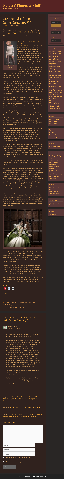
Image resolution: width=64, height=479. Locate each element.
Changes (7, 302)
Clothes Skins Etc (15, 302)
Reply (7, 387)
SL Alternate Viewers (55, 176)
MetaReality (58, 77)
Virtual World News (54, 108)
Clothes (51, 61)
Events (58, 69)
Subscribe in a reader (55, 214)
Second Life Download (55, 191)
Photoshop (59, 86)
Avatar (51, 59)
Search (56, 26)
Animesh (60, 53)
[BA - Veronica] (23, 228)
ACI (6, 304)
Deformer (53, 64)
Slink (50, 100)
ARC (8, 304)
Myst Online (52, 132)
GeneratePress (44, 476)
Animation (55, 53)
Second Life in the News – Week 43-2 (15, 307)
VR (61, 108)
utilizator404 (27, 48)
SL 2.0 (59, 98)
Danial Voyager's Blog (55, 156)
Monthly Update (52, 79)
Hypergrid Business (54, 146)
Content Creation (57, 61)
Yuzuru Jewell (53, 178)
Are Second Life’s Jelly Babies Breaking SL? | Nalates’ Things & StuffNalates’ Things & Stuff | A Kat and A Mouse (22, 399)
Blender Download (54, 119)
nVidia (58, 81)
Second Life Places (57, 92)
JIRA (53, 73)
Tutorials (54, 103)
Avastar (55, 56)
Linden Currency (58, 73)
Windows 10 (51, 110)
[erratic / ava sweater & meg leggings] (10, 53)
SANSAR (53, 90)
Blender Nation (53, 121)
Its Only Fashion (53, 162)
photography (53, 86)
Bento (57, 59)
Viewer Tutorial (54, 106)
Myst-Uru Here (53, 135)
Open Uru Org (53, 137)
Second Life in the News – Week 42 (14, 306)
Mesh (26, 302)
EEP (56, 69)
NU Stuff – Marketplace (55, 174)
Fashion (22, 302)
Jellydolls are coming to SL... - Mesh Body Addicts (25, 407)
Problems (51, 88)
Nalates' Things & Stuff (21, 5)
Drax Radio (54, 66)
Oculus (52, 83)
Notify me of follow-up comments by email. (18, 457)
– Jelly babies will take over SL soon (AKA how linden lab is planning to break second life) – (29, 44)
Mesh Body (54, 75)
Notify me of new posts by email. (15, 462)
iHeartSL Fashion (54, 160)
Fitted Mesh (53, 71)
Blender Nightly (53, 123)
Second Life (31, 302)
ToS (53, 100)
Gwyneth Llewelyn (54, 158)
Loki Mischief (52, 164)
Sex (55, 98)
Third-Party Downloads (55, 193)
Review (55, 88)
